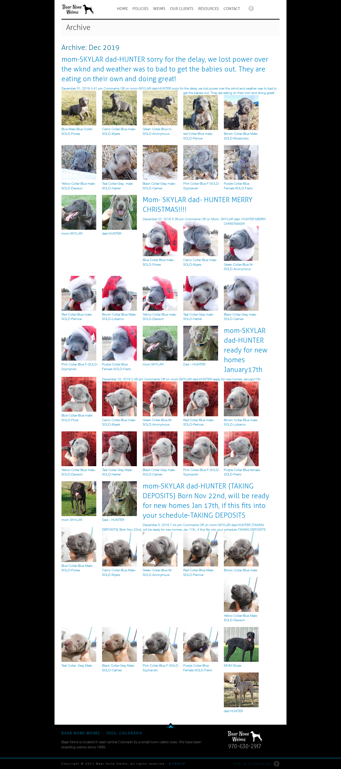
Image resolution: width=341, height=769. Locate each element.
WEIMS (159, 8)
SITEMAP (177, 763)
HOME (122, 8)
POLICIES (140, 8)
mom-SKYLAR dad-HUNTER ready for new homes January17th (245, 350)
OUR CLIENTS (181, 8)
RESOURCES (208, 8)
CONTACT (232, 8)
